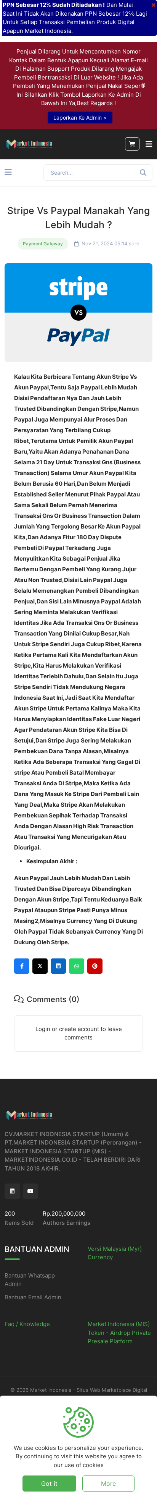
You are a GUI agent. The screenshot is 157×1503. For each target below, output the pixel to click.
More (108, 1483)
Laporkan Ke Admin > (80, 117)
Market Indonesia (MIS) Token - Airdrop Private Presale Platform (119, 1332)
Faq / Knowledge (27, 1324)
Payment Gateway (43, 243)
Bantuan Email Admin (33, 1297)
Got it (49, 1483)
